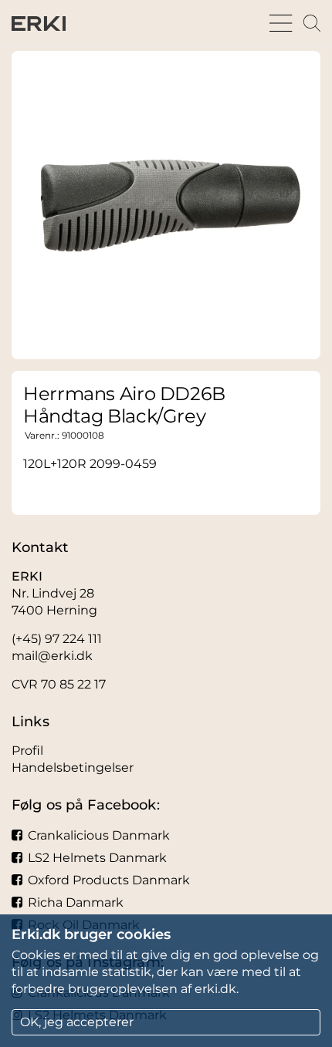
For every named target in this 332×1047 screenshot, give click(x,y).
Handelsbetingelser (73, 767)
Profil (27, 750)
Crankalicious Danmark (99, 835)
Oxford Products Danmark (109, 880)
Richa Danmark (76, 902)
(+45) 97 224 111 (57, 638)
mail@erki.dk (52, 655)
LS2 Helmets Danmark (97, 857)
